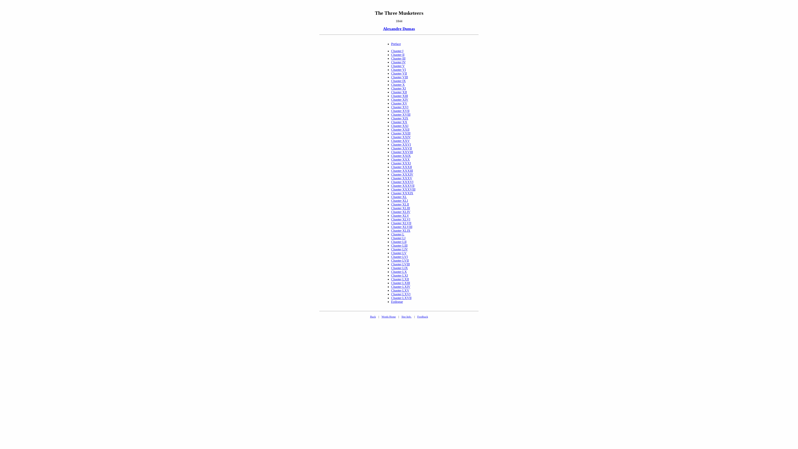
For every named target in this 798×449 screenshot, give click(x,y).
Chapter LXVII (401, 298)
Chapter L (397, 234)
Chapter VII (399, 73)
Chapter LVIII (400, 264)
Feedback (422, 316)
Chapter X (398, 84)
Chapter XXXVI (402, 182)
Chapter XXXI (401, 163)
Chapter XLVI (400, 219)
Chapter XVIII (400, 114)
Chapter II (397, 55)
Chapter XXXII (401, 167)
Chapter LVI (399, 257)
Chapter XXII (400, 129)
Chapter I (397, 51)
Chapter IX (398, 81)
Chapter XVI (399, 107)
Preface (396, 44)
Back (373, 316)
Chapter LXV (400, 290)
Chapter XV (399, 103)
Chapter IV (398, 62)
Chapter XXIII (400, 133)
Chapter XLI (399, 200)
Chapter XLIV (400, 212)
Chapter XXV (400, 141)
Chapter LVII (400, 260)
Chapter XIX (399, 118)
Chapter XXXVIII (403, 189)
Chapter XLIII (400, 208)
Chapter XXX (400, 159)
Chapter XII (399, 92)
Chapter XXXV (401, 178)
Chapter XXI (399, 126)
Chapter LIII (399, 245)
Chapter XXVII (401, 148)
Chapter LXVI (400, 294)
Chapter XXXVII (402, 185)
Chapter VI (398, 70)
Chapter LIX (399, 268)
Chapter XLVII (401, 223)
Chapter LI (398, 238)
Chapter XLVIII (401, 227)
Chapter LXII (400, 279)
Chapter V (398, 66)
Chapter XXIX (401, 156)
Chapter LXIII (400, 283)
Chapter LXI (399, 275)
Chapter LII (398, 242)
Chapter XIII (399, 96)
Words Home (389, 316)
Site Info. (406, 316)
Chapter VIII (399, 77)
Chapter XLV (400, 215)
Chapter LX (399, 272)
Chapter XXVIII (402, 152)
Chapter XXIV (401, 137)
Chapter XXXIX (402, 193)
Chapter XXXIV (402, 174)
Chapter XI (398, 88)
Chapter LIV (399, 249)
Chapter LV (399, 253)
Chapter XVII (400, 111)
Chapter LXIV (400, 287)
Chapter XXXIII (402, 171)
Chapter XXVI (401, 144)
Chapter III (398, 58)
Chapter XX (399, 122)
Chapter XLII (400, 204)
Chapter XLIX (400, 230)
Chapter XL (399, 197)
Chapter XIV (399, 99)
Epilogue (397, 301)
